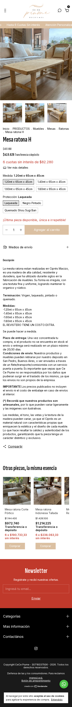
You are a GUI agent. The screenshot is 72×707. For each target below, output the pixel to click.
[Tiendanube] (36, 686)
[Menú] (6, 11)
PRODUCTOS (21, 128)
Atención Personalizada (55, 24)
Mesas (51, 128)
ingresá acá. (36, 677)
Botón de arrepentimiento (36, 680)
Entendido (57, 699)
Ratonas (64, 128)
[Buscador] (59, 11)
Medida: (23, 175)
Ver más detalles (17, 167)
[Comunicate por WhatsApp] (64, 684)
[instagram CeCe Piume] (36, 648)
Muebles (38, 128)
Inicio (6, 128)
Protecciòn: (17, 196)
